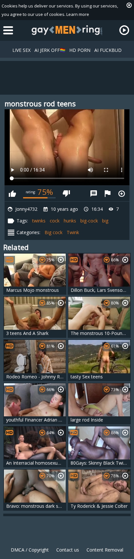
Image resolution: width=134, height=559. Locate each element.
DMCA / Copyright (30, 550)
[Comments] (93, 193)
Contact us (67, 550)
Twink (73, 232)
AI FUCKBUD (108, 50)
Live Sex (21, 50)
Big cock (53, 232)
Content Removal (105, 550)
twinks (39, 221)
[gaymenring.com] (67, 30)
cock (55, 221)
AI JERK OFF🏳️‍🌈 (49, 50)
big (105, 221)
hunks (70, 221)
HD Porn (79, 50)
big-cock (89, 221)
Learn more (77, 14)
